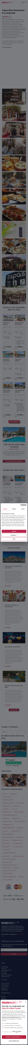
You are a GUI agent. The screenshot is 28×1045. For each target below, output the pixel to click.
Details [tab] (14, 509)
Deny (14, 539)
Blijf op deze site (14, 1040)
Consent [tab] (5, 509)
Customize (13, 535)
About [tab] (22, 509)
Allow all (14, 531)
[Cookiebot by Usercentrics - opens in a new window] (20, 505)
